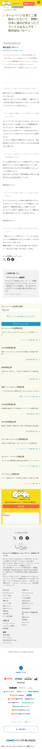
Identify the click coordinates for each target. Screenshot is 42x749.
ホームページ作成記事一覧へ (30, 340)
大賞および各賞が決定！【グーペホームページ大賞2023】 (19, 443)
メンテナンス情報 (8, 626)
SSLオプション (7, 608)
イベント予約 (7, 603)
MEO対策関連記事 (8, 422)
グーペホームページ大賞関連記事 (14, 439)
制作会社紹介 (26, 608)
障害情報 (5, 628)
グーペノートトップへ (21, 324)
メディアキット (8, 643)
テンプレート (7, 598)
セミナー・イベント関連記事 (12, 457)
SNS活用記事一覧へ (32, 414)
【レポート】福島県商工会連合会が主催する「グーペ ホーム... (20, 460)
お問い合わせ (26, 601)
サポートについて (27, 593)
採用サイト (28, 722)
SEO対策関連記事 (8, 348)
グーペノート (26, 606)
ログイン (24, 625)
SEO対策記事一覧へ (32, 359)
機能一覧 (5, 601)
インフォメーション (9, 623)
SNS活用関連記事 (8, 404)
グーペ (28, 281)
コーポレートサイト (17, 722)
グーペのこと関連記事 (10, 474)
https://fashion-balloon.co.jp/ (12, 50)
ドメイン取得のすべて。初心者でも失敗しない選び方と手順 (19, 478)
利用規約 (24, 619)
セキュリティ (26, 622)
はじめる (21, 506)
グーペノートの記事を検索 (12, 306)
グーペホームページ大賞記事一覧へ (28, 449)
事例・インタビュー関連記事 (12, 387)
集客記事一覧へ (34, 379)
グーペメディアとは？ (13, 294)
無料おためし (29, 4)
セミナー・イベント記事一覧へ (29, 466)
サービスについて (8, 593)
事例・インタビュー (17, 7)
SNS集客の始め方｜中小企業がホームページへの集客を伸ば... (20, 408)
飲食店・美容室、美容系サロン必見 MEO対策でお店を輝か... (20, 426)
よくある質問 (26, 598)
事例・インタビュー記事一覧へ (29, 396)
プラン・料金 (7, 595)
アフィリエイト (8, 637)
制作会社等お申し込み (10, 640)
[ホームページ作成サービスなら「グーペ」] (10, 3)
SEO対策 (5, 613)
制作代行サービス (27, 603)
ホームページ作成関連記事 (12, 328)
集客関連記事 (6, 367)
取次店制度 (6, 635)
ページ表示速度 (8, 616)
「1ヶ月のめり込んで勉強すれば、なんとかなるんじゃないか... (20, 391)
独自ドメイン (7, 606)
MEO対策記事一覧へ (32, 431)
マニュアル (25, 595)
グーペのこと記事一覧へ (31, 483)
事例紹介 (5, 611)
